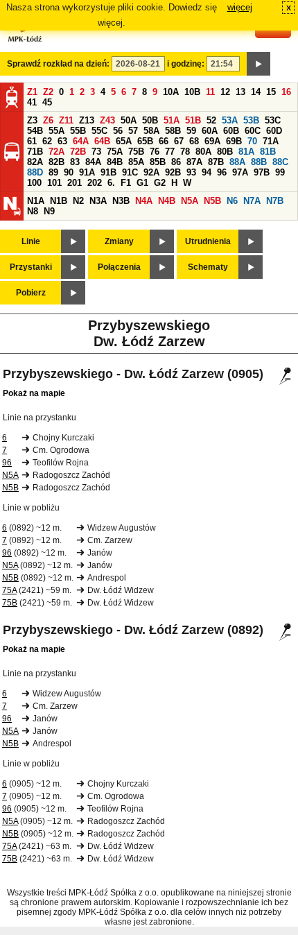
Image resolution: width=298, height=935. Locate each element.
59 (191, 131)
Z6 (48, 120)
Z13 (86, 120)
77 (170, 151)
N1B (58, 201)
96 (222, 172)
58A (151, 131)
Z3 (32, 120)
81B (268, 151)
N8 (32, 211)
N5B (212, 201)
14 (256, 92)
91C (130, 172)
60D (274, 131)
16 (286, 92)
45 (47, 102)
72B (78, 151)
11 (210, 92)
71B (35, 151)
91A (87, 172)
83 (75, 162)
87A (194, 162)
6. (111, 183)
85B (158, 162)
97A (240, 172)
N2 (78, 201)
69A (212, 141)
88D (35, 172)
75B (136, 151)
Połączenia (119, 267)
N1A (35, 201)
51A (171, 120)
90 (68, 172)
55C (99, 131)
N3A (98, 201)
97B (262, 172)
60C (253, 131)
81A (246, 151)
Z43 (107, 120)
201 (74, 183)
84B (115, 162)
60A (210, 131)
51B (193, 120)
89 (53, 172)
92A (151, 172)
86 (176, 162)
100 (34, 183)
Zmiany (119, 241)
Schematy (208, 267)
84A (93, 162)
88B (259, 162)
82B (56, 162)
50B (150, 120)
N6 (232, 201)
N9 (49, 211)
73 (96, 151)
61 (32, 141)
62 (47, 141)
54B (35, 131)
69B (234, 141)
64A (81, 141)
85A (136, 162)
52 (211, 120)
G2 (160, 183)
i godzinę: (185, 64)
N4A (143, 201)
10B (192, 92)
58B (173, 131)
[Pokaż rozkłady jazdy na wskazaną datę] (258, 64)
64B (102, 141)
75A (115, 151)
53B (251, 120)
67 (179, 141)
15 (271, 92)
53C (273, 120)
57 (133, 131)
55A (56, 131)
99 (280, 172)
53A (230, 120)
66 (163, 141)
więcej (239, 7)
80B (225, 151)
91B (108, 172)
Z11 (66, 120)
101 (54, 183)
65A (124, 141)
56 (118, 131)
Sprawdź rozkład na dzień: (58, 64)
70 (252, 141)
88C (280, 162)
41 (32, 102)
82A (35, 162)
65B (145, 141)
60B (231, 131)
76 (154, 151)
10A (171, 92)
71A (271, 141)
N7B (274, 201)
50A (129, 120)
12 (225, 92)
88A (237, 162)
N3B (121, 201)
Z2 (48, 92)
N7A (252, 201)
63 (62, 141)
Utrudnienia (208, 241)
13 (240, 92)
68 (194, 141)
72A (56, 151)
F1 (126, 183)
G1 (142, 183)
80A (203, 151)
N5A (189, 201)
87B (216, 162)
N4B (166, 201)
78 (185, 151)
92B (173, 172)
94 (206, 172)
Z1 (32, 92)
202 (94, 183)
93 (191, 172)
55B (78, 131)
